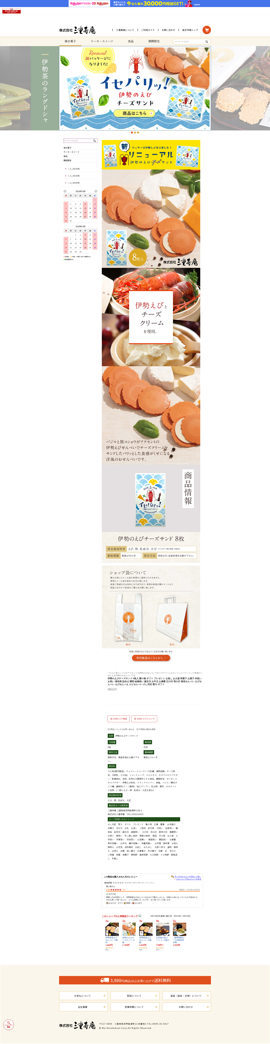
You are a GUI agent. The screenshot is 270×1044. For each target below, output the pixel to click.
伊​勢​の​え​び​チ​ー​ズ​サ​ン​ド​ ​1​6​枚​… (128, 940)
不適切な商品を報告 (147, 729)
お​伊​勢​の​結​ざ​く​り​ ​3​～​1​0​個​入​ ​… (162, 940)
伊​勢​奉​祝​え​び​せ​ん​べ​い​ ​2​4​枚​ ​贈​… (145, 940)
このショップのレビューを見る (188, 879)
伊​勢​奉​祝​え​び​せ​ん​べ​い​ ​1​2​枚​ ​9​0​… (111, 940)
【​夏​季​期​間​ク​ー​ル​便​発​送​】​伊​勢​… (179, 940)
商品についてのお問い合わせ (122, 729)
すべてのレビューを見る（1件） (188, 877)
